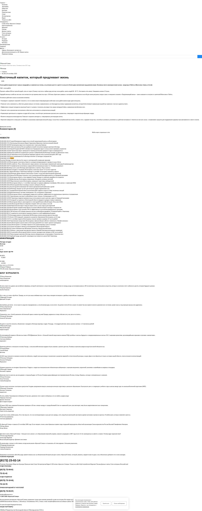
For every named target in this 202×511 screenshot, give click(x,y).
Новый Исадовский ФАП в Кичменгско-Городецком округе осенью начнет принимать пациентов (38, 148)
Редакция (4, 40)
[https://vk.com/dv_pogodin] (1, 301)
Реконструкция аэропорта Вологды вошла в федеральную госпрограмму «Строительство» (36, 234)
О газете (2, 504)
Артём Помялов (4, 289)
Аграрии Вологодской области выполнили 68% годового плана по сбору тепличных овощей (37, 190)
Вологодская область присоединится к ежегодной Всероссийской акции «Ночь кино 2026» (36, 202)
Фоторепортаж (6, 16)
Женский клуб (6, 35)
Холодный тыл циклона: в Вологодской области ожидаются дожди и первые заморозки (35, 200)
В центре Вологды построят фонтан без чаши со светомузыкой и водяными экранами (25, 160)
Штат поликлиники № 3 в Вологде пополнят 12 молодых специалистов (30, 156)
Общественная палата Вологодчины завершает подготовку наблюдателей (32, 181)
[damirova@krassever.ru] (0, 420)
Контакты (4, 42)
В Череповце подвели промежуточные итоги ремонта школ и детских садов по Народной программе (39, 198)
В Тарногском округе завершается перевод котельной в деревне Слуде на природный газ (36, 150)
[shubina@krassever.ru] (0, 343)
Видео (4, 18)
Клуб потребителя (7, 25)
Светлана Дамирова (6, 418)
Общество (5, 8)
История (4, 39)
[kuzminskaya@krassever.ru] (0, 451)
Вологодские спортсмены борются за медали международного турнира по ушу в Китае (35, 162)
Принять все (106, 503)
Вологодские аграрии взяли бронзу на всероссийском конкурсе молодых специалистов (35, 207)
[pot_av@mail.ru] (0, 382)
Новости (4, 138)
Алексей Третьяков (5, 318)
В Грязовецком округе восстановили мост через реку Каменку (28, 145)
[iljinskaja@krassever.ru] (0, 282)
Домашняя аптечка (5, 126)
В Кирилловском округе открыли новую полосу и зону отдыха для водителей (32, 205)
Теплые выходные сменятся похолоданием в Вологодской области (29, 226)
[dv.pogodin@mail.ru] (0, 301)
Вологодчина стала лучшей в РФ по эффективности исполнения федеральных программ (36, 209)
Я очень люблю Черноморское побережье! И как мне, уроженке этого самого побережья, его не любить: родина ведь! (34, 396)
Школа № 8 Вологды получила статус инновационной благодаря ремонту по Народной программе (39, 175)
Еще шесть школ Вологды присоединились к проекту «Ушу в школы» (30, 167)
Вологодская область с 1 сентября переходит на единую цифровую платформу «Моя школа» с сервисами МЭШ (43, 183)
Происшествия (6, 12)
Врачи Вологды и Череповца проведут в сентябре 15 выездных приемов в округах (34, 171)
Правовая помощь (7, 54)
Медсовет (5, 27)
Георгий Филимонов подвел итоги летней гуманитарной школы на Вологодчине (33, 141)
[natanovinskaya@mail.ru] (0, 363)
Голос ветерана (6, 33)
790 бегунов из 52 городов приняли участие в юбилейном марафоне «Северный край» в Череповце (39, 211)
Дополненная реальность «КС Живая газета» (15, 52)
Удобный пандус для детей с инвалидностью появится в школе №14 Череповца (33, 236)
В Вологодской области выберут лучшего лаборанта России (27, 185)
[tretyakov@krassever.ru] (0, 320)
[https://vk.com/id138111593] (1, 282)
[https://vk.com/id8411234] (1, 363)
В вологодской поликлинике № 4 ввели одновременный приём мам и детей (32, 186)
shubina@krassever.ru (6, 494)
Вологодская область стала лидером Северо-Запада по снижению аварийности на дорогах (37, 177)
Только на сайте (6, 20)
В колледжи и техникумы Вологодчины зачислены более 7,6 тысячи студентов (33, 169)
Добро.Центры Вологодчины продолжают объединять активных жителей (31, 179)
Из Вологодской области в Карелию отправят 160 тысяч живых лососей (31, 203)
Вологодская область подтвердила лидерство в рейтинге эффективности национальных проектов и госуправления (44, 194)
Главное (4, 71)
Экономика (5, 6)
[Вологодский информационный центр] (2, 510)
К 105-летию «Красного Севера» (11, 23)
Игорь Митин (3, 428)
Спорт (4, 14)
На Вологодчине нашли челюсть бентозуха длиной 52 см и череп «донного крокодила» (35, 222)
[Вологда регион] (33, 510)
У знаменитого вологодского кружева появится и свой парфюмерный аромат (32, 213)
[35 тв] (41, 510)
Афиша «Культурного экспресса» (11, 50)
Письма (4, 29)
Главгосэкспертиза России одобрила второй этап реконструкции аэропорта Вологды (35, 147)
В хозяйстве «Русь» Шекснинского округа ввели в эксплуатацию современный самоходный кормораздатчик (42, 164)
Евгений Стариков (5, 371)
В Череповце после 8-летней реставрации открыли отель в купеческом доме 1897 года (35, 154)
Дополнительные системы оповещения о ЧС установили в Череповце (30, 192)
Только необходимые (119, 503)
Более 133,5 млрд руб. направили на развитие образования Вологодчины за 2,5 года (35, 217)
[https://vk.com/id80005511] (1, 451)
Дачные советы (6, 31)
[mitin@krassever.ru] (0, 430)
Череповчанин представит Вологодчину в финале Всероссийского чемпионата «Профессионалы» (39, 221)
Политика (4, 4)
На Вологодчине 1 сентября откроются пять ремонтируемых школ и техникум (33, 224)
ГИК (72, 501)
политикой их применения (82, 506)
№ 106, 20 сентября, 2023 (9, 73)
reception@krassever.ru (54, 501)
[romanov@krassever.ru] (0, 331)
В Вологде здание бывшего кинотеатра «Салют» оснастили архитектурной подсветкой (35, 173)
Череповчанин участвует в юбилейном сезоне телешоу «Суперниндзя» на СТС (33, 196)
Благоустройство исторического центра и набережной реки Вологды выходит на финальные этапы (39, 152)
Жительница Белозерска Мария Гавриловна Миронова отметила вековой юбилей (34, 143)
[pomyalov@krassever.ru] (0, 291)
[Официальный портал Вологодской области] (16, 510)
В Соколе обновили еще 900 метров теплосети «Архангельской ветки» (30, 228)
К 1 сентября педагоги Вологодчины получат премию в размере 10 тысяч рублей (34, 219)
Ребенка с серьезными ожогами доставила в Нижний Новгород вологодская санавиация (36, 230)
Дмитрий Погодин (5, 299)
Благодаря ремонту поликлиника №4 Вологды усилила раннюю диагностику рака (34, 215)
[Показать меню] (0, 1)
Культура (4, 10)
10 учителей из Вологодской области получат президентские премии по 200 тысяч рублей (36, 232)
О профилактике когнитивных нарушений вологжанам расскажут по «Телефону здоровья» (36, 166)
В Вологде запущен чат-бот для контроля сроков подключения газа (29, 188)
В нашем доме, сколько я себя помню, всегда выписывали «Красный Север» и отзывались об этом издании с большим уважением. (38, 443)
